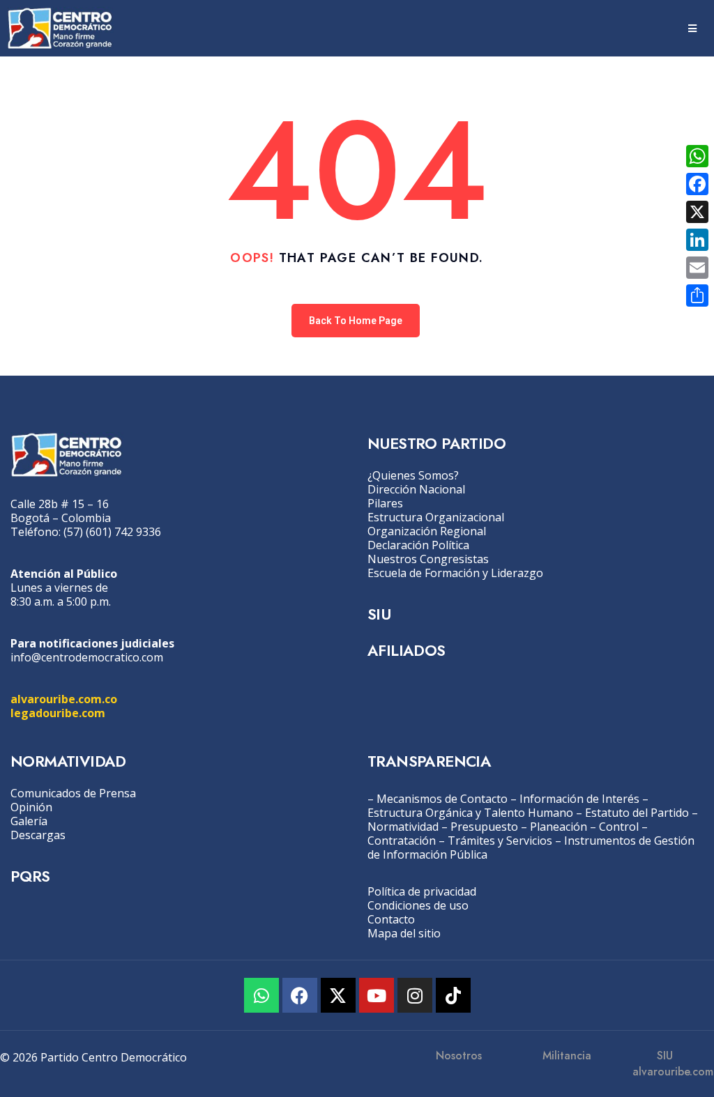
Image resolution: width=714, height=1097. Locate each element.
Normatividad (403, 826)
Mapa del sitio (404, 933)
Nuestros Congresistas (428, 559)
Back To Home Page (355, 320)
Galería (28, 821)
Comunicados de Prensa (73, 793)
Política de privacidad (421, 891)
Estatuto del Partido (637, 812)
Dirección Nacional (416, 489)
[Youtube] (376, 995)
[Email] (697, 268)
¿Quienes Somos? (413, 475)
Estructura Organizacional (435, 517)
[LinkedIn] (697, 240)
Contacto (391, 919)
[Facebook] (299, 995)
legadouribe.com (57, 713)
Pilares (385, 503)
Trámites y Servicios (500, 840)
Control (619, 826)
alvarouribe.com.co (63, 699)
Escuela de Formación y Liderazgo (455, 573)
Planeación (558, 826)
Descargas (38, 835)
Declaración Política (418, 545)
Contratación (401, 840)
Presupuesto (484, 826)
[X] (697, 212)
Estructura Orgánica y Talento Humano (470, 812)
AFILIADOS (406, 650)
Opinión (31, 807)
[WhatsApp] (697, 156)
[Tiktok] (453, 995)
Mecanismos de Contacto (442, 798)
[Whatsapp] (261, 995)
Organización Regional (426, 531)
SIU (378, 614)
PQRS (30, 876)
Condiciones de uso (418, 905)
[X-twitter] (338, 995)
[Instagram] (414, 995)
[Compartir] (697, 295)
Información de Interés (579, 798)
